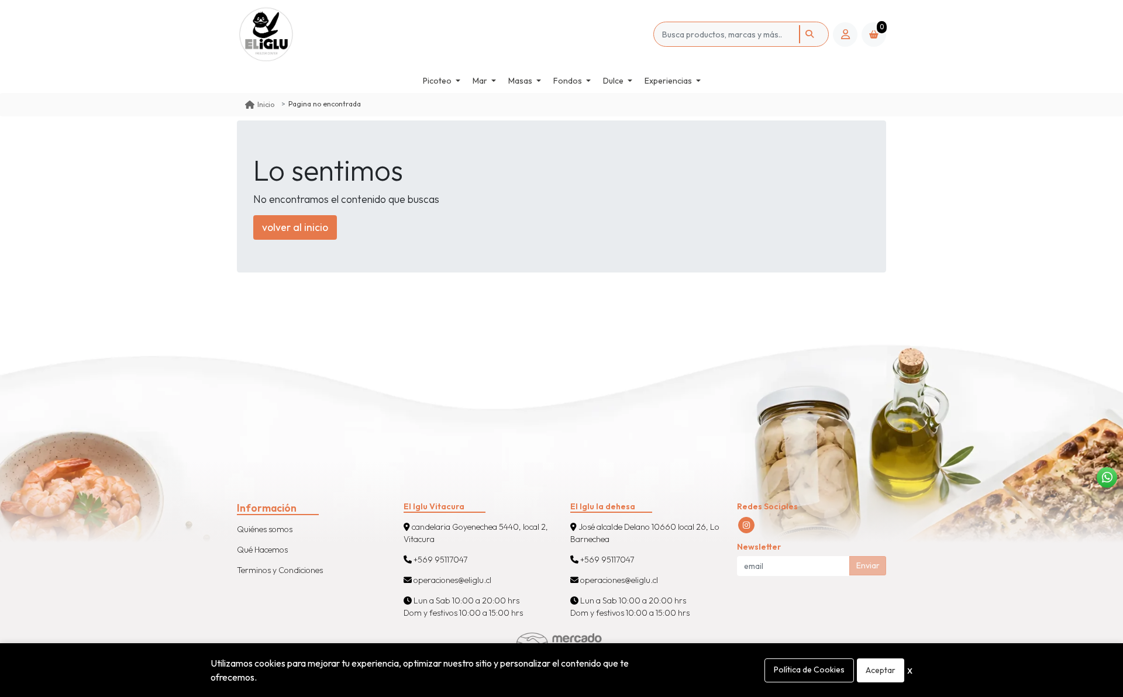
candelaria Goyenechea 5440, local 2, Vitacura (476, 533)
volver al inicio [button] (295, 227)
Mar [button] (480, 80)
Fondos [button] (567, 80)
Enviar (868, 565)
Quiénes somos (264, 529)
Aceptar (880, 670)
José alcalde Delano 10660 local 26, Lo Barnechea (644, 533)
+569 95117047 (439, 559)
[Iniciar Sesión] (845, 34)
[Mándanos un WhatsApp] (1107, 477)
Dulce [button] (613, 80)
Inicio (265, 104)
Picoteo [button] (437, 80)
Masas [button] (520, 80)
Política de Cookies (809, 669)
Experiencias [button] (668, 80)
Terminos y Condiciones (280, 570)
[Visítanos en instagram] (746, 525)
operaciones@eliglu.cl (451, 580)
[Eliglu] (282, 34)
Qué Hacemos (262, 549)
